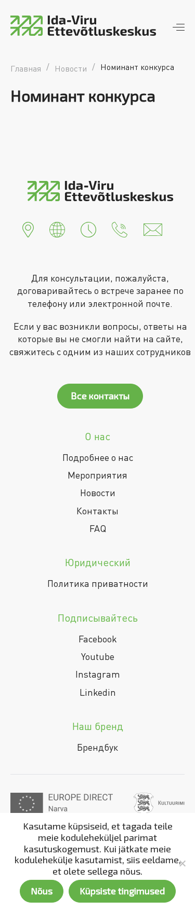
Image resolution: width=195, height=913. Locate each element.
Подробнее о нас (97, 457)
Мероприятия (97, 475)
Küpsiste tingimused (122, 890)
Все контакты (100, 395)
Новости (97, 492)
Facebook (98, 638)
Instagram (97, 674)
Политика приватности (97, 583)
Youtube (97, 656)
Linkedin (98, 692)
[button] (28, 228)
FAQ (97, 528)
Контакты (97, 510)
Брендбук (97, 747)
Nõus (42, 890)
